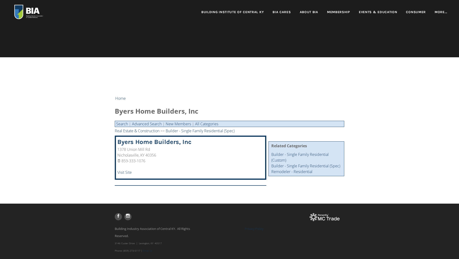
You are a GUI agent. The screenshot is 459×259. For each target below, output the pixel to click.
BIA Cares (282, 12)
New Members (178, 124)
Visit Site (124, 172)
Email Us (147, 250)
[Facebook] (118, 216)
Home (120, 98)
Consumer (416, 12)
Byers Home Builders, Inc (154, 142)
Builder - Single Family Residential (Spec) (305, 166)
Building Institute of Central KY (232, 12)
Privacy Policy (254, 229)
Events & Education (378, 12)
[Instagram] (127, 216)
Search (122, 124)
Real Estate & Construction (137, 130)
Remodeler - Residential (291, 171)
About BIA (309, 12)
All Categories (206, 124)
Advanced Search (147, 124)
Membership (338, 12)
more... (441, 12)
